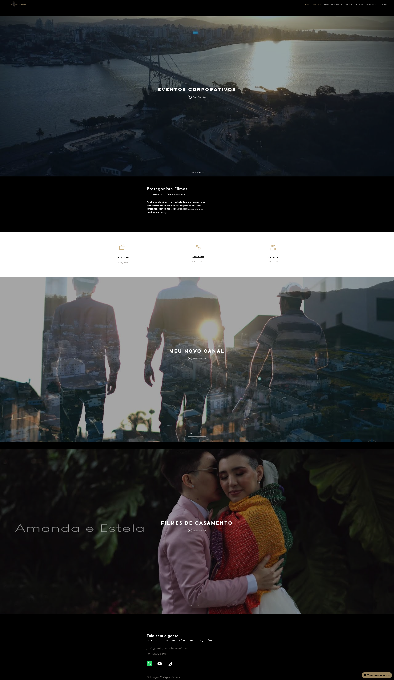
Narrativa (273, 257)
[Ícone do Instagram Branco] (169, 663)
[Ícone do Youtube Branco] (159, 663)
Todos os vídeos (195, 172)
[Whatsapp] (149, 663)
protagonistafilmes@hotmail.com (167, 648)
